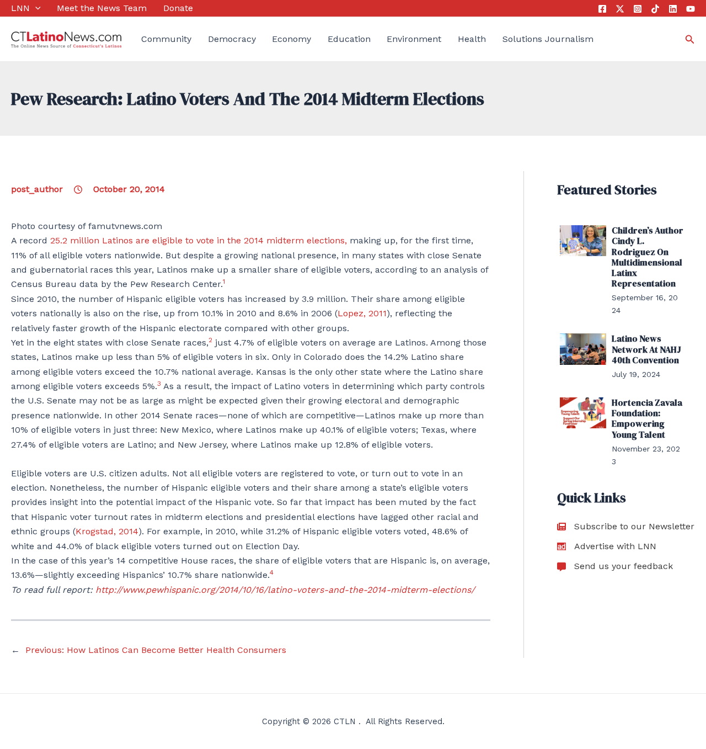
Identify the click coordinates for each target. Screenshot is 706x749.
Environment (414, 39)
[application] (35, 8)
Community (166, 39)
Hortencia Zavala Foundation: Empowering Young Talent (647, 418)
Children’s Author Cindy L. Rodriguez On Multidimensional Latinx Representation (647, 256)
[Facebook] (602, 8)
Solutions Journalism (547, 39)
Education (349, 39)
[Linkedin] (672, 8)
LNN (20, 8)
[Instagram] (637, 8)
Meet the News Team (102, 8)
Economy (291, 39)
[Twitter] (620, 8)
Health (472, 39)
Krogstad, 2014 (107, 531)
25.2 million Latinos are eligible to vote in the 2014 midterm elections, (198, 240)
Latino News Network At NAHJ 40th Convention (646, 348)
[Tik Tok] (655, 8)
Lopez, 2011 (362, 313)
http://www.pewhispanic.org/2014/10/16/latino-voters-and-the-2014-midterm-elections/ (285, 590)
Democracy (232, 39)
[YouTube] (690, 8)
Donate (178, 8)
